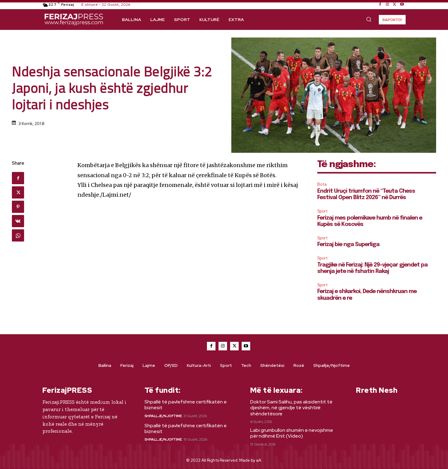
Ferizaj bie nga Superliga (348, 244)
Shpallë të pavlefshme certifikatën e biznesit (185, 405)
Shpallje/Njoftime (163, 416)
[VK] (18, 221)
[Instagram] (387, 4)
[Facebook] (380, 4)
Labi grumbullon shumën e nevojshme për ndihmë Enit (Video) (291, 433)
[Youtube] (402, 4)
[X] (394, 4)
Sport (322, 211)
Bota (322, 184)
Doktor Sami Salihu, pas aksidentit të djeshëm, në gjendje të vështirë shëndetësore (291, 408)
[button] (369, 19)
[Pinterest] (18, 207)
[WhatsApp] (18, 235)
